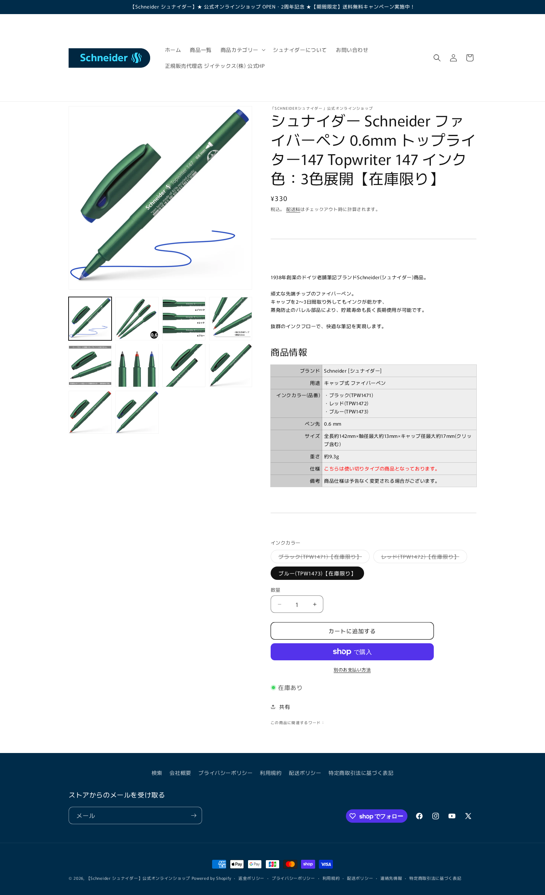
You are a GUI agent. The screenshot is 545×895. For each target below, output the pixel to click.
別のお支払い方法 (352, 669)
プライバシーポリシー (225, 772)
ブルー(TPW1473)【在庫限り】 (317, 573)
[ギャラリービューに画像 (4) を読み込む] (230, 318)
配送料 (293, 209)
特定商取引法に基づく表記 (360, 772)
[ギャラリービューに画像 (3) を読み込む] (183, 318)
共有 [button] (284, 706)
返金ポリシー (251, 878)
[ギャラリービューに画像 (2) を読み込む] (136, 318)
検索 (157, 772)
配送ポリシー (305, 772)
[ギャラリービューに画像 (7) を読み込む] (183, 365)
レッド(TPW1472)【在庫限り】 (423, 557)
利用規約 (270, 772)
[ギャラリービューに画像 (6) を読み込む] (136, 365)
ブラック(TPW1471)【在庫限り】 (322, 557)
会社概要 (180, 772)
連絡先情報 (391, 878)
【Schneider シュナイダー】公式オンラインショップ (138, 878)
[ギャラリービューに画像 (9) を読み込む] (90, 412)
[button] (242, 49)
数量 (276, 589)
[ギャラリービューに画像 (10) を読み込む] (136, 412)
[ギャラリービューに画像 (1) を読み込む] (90, 318)
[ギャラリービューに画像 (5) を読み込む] (90, 365)
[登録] (193, 815)
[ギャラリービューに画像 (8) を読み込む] (230, 365)
